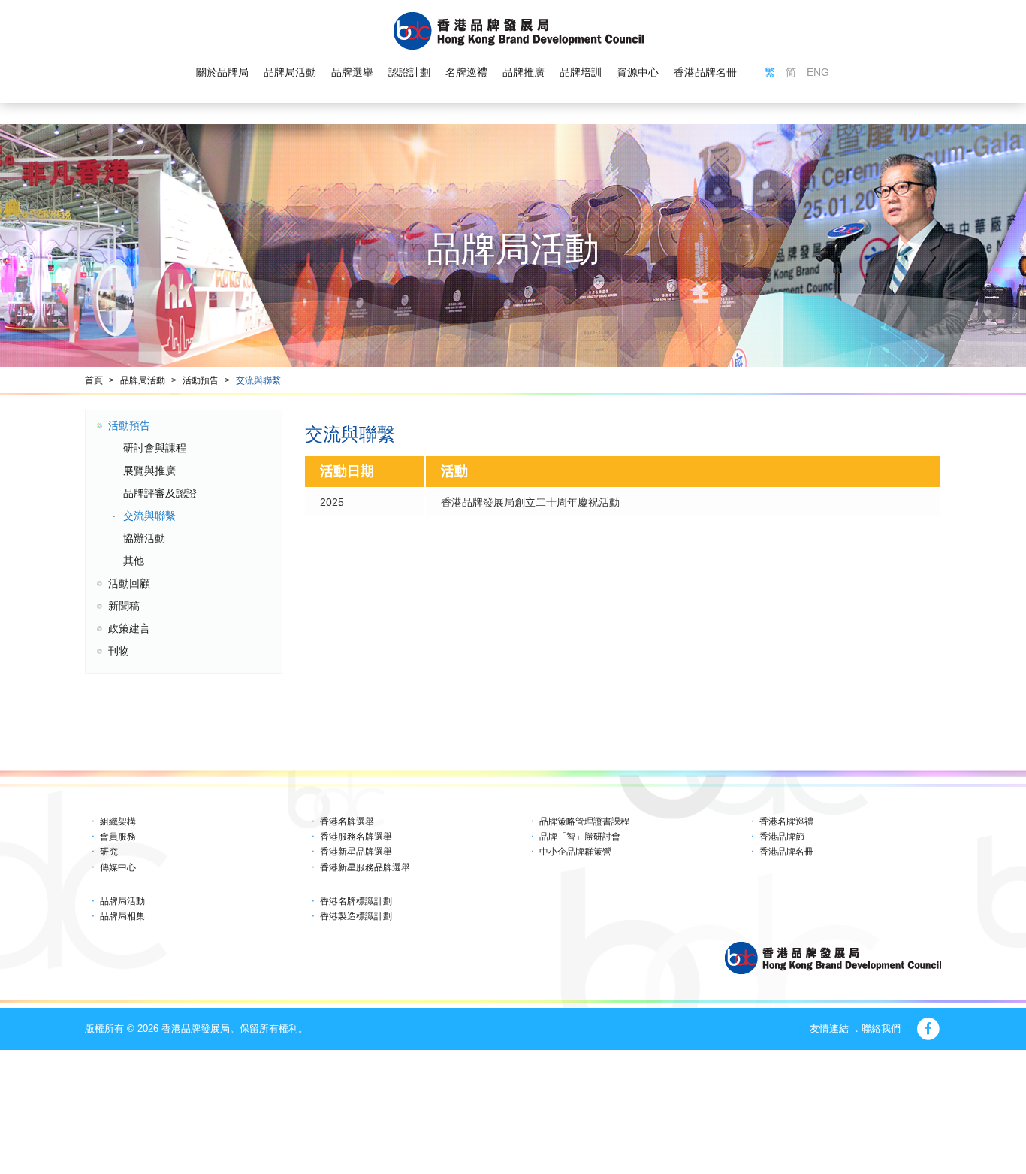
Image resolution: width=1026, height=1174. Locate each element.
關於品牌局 (222, 72)
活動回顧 (129, 583)
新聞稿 (124, 606)
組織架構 (118, 821)
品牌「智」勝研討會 (579, 836)
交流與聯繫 (258, 380)
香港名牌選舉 (347, 821)
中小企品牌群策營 (575, 851)
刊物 (118, 651)
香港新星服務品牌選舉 (365, 867)
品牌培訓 (581, 72)
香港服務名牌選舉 (356, 836)
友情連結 (829, 1028)
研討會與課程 (154, 448)
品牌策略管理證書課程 (584, 821)
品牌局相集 (122, 916)
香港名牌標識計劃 (356, 901)
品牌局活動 (290, 72)
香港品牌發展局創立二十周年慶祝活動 (530, 502)
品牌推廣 (523, 72)
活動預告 (201, 380)
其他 (133, 561)
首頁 (94, 380)
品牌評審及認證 (160, 493)
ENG (818, 72)
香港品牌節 (781, 836)
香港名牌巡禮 (786, 821)
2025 (332, 502)
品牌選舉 (352, 72)
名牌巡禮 (466, 72)
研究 (109, 851)
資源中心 (638, 72)
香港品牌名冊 (705, 72)
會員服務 (118, 836)
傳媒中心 (118, 867)
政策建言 (129, 628)
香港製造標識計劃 (356, 916)
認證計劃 (409, 72)
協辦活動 (144, 538)
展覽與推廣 (149, 470)
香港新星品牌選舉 (356, 851)
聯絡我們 (881, 1028)
